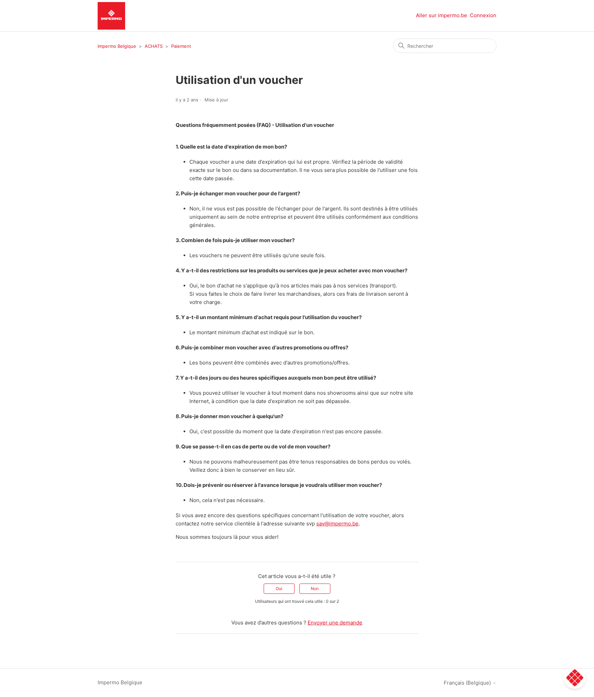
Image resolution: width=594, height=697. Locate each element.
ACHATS (154, 46)
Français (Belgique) (468, 683)
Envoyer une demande (335, 622)
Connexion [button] (483, 15)
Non (315, 588)
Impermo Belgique (117, 46)
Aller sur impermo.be (441, 15)
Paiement (181, 46)
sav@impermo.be (337, 523)
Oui (279, 588)
